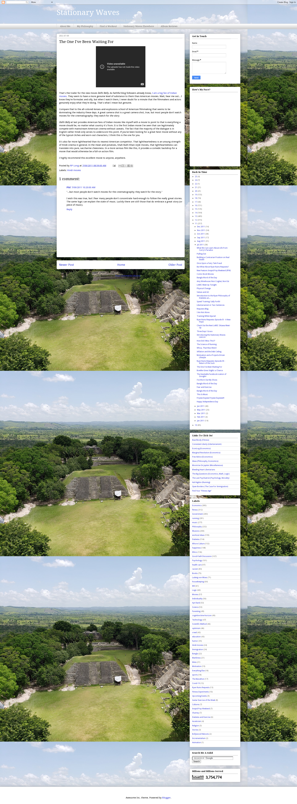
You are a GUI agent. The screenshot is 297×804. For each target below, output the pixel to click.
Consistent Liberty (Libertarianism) (206, 444)
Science (195, 607)
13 (196, 216)
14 (196, 213)
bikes (194, 662)
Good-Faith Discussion (202, 556)
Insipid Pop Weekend (201, 709)
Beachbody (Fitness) (200, 440)
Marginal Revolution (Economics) (206, 453)
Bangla (195, 654)
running (195, 518)
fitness (195, 510)
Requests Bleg (202, 309)
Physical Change (204, 288)
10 (196, 425)
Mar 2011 (201, 413)
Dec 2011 (201, 227)
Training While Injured (206, 316)
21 (196, 187)
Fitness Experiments (200, 692)
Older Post (175, 264)
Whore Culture (198, 544)
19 (196, 195)
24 (196, 180)
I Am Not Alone (203, 312)
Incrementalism (198, 738)
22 (196, 184)
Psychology (197, 560)
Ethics (194, 552)
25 (196, 177)
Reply (69, 209)
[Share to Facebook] (128, 165)
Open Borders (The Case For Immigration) (210, 486)
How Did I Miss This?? (206, 341)
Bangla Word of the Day (207, 278)
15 (196, 209)
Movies (195, 594)
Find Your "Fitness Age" (202, 491)
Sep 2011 (201, 238)
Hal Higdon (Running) (201, 482)
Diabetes (195, 539)
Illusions (195, 531)
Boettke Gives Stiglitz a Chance (210, 370)
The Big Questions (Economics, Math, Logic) (210, 474)
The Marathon (198, 679)
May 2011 (201, 410)
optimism (196, 628)
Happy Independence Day (207, 402)
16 (196, 205)
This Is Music (202, 394)
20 (196, 191)
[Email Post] (114, 165)
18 (196, 198)
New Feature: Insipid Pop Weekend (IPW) (214, 270)
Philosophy (197, 527)
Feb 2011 (201, 417)
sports (195, 675)
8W (193, 586)
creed (194, 632)
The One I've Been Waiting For (209, 367)
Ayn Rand (196, 603)
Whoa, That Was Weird (206, 348)
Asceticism (196, 721)
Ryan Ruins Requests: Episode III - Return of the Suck (211, 362)
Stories (195, 730)
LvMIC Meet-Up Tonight (207, 285)
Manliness (196, 658)
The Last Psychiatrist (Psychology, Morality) (210, 478)
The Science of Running (207, 344)
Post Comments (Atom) (127, 275)
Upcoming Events (199, 696)
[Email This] (119, 165)
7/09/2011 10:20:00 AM (83, 187)
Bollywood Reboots (200, 734)
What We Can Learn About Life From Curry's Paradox (212, 249)
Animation (196, 742)
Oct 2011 (201, 234)
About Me (65, 26)
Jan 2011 (201, 421)
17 (196, 202)
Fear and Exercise (204, 387)
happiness (196, 548)
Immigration (197, 649)
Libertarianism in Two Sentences (210, 305)
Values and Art (203, 292)
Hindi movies (74, 170)
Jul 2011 (200, 245)
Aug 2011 (201, 241)
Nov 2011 (201, 230)
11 (196, 223)
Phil (69, 187)
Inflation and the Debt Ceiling (209, 352)
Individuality (197, 599)
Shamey (195, 713)
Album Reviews (169, 26)
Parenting (196, 611)
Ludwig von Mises (199, 577)
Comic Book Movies (205, 274)
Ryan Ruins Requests (200, 687)
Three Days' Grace (204, 331)
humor (195, 641)
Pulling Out (201, 254)
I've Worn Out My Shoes (207, 380)
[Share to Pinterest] (131, 165)
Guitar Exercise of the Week (203, 700)
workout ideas (198, 535)
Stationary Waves (88, 12)
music (194, 522)
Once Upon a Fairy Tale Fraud (209, 263)
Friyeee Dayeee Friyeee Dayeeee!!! (210, 398)
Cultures (195, 704)
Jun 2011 (201, 406)
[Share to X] (125, 165)
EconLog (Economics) (201, 448)
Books (195, 573)
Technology (197, 620)
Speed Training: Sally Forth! (208, 301)
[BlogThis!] (122, 165)
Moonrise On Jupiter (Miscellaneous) (207, 465)
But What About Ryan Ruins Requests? (213, 267)
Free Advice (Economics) (202, 457)
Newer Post (66, 264)
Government (197, 514)
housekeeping (198, 582)
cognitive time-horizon (201, 615)
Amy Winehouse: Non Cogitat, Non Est (213, 281)
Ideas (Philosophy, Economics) (205, 461)
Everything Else (198, 671)
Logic (194, 590)
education (196, 637)
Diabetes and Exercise (201, 717)
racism (195, 569)
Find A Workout (108, 26)
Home (121, 264)
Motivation (196, 666)
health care (197, 565)
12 (196, 220)
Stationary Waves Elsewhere (138, 26)
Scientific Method (199, 624)
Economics (197, 505)
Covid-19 (196, 683)
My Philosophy (85, 26)
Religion (195, 726)
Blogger (166, 797)
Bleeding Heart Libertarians (203, 470)
